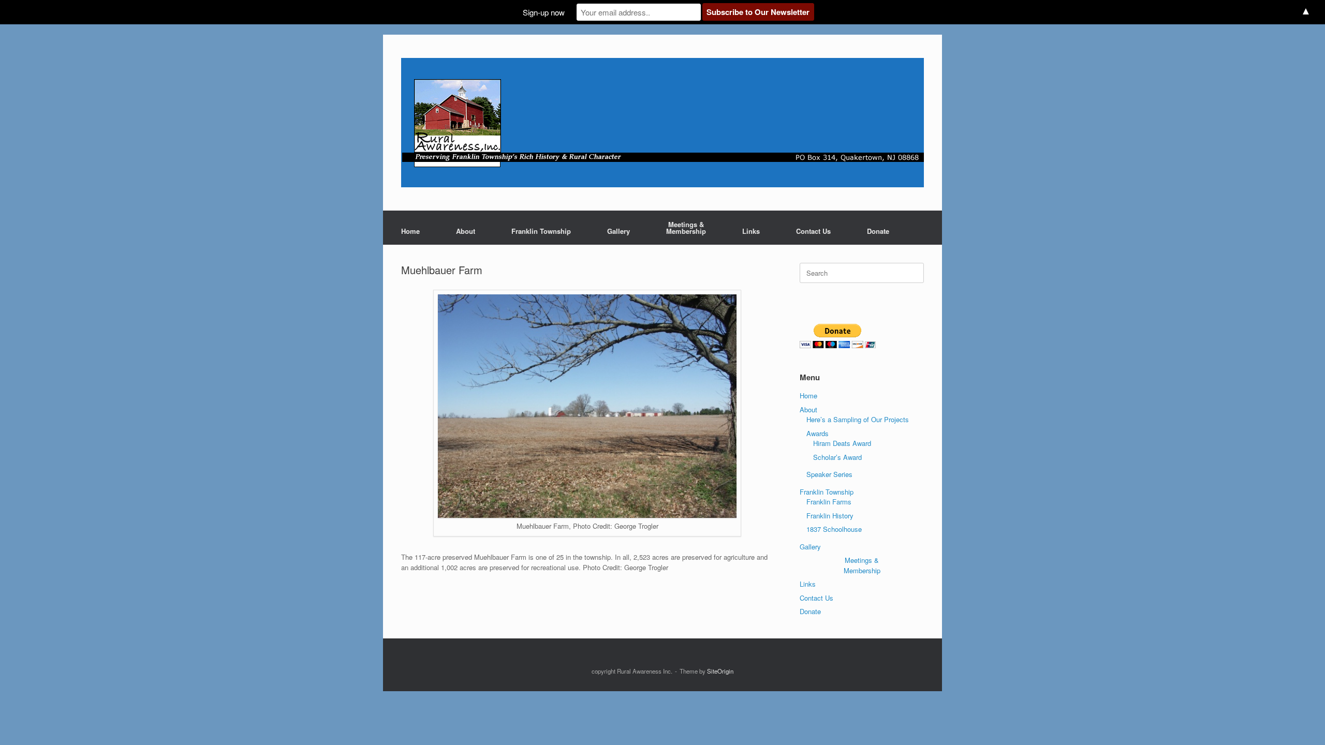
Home (410, 231)
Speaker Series (829, 474)
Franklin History (829, 515)
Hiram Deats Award (842, 443)
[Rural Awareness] (662, 122)
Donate (878, 231)
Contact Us (813, 231)
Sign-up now (544, 12)
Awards (817, 433)
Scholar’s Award (837, 457)
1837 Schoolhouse (834, 529)
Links (751, 231)
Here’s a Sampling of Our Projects (857, 419)
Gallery (618, 231)
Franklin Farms (828, 501)
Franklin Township (541, 231)
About (465, 231)
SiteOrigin (720, 671)
